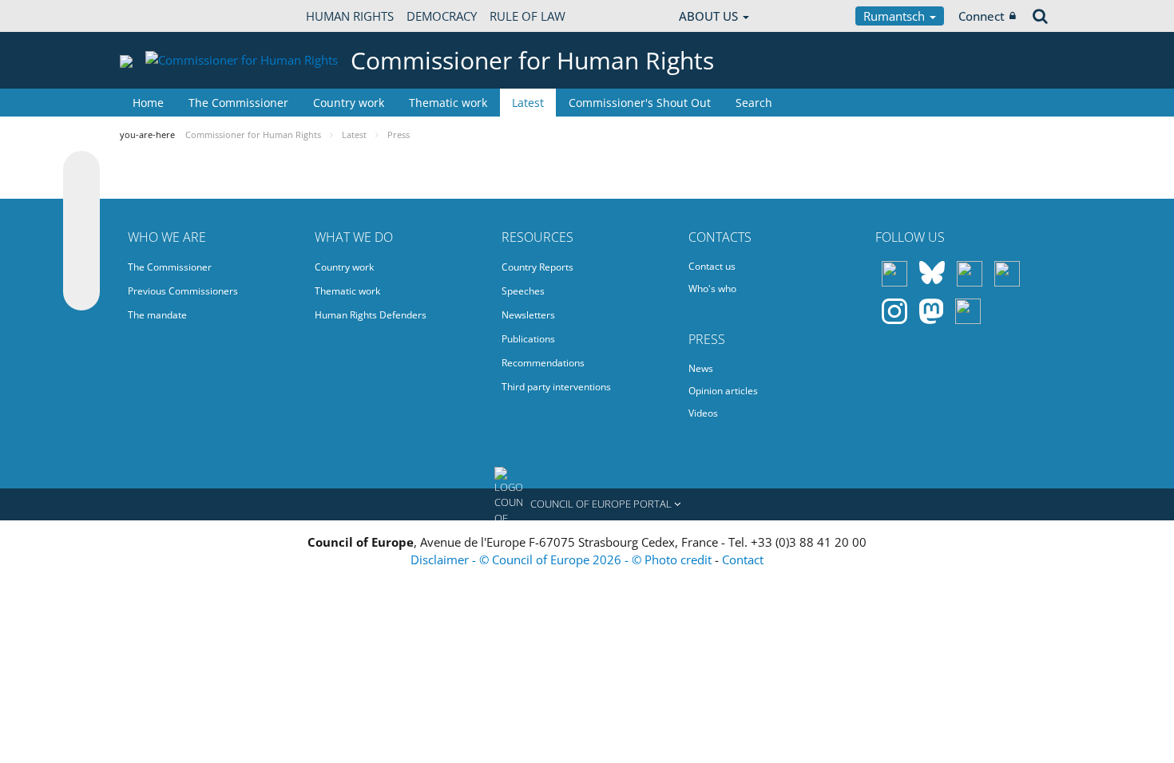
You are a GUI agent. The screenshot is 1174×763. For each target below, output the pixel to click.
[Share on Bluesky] (81, 171)
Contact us (712, 266)
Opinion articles (723, 390)
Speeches (523, 291)
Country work (348, 102)
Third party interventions (556, 386)
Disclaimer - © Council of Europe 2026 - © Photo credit (563, 559)
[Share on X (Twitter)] (81, 201)
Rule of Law (527, 16)
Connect (981, 16)
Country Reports (537, 267)
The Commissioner (238, 102)
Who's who (712, 288)
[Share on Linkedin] (81, 262)
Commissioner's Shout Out (640, 102)
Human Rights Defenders (370, 315)
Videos (703, 413)
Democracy (442, 16)
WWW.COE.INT (160, 16)
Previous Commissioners (183, 291)
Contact (742, 559)
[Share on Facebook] (81, 231)
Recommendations (543, 363)
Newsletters (528, 315)
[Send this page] (81, 292)
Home (148, 102)
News (700, 368)
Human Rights (350, 16)
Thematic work (448, 102)
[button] (587, 504)
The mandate (157, 315)
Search (754, 102)
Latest (528, 102)
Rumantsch (895, 16)
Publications (528, 339)
